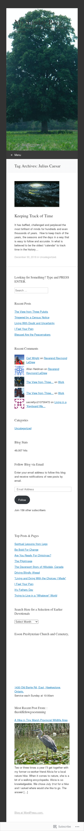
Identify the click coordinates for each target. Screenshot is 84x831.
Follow (22, 500)
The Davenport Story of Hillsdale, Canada (38, 567)
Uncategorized (48, 257)
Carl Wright (32, 358)
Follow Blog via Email (29, 464)
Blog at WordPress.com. (28, 812)
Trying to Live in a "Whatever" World (35, 595)
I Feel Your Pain (23, 329)
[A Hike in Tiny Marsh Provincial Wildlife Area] (42, 763)
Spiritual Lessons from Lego (31, 544)
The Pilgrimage (23, 561)
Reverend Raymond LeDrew (42, 371)
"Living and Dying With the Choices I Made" (40, 578)
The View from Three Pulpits (31, 311)
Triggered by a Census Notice (31, 317)
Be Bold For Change (26, 549)
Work (61, 382)
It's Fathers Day (23, 590)
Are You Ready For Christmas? (32, 555)
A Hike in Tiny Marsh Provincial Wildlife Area (40, 720)
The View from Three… (40, 382)
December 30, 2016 (25, 257)
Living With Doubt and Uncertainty (34, 323)
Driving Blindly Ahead (27, 572)
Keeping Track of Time (33, 216)
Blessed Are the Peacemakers (32, 334)
